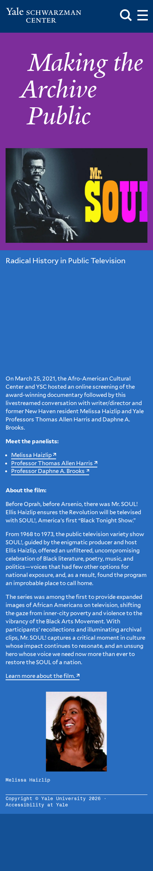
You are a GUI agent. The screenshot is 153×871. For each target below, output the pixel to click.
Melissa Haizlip (31, 455)
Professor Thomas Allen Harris (52, 463)
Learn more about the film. (40, 676)
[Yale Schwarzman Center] (43, 15)
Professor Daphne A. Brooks (48, 471)
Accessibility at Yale (37, 805)
